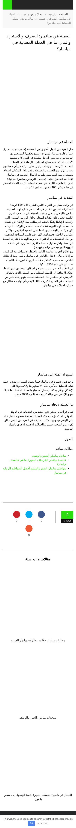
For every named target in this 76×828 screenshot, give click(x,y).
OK (31, 823)
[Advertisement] (38, 96)
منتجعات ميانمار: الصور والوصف (38, 717)
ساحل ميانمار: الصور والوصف (49, 455)
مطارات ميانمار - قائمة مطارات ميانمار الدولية (38, 640)
